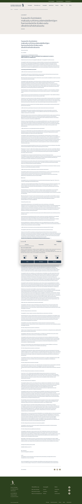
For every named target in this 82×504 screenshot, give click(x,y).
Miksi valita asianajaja (35, 489)
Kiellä (27, 261)
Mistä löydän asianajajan (36, 491)
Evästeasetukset (69, 502)
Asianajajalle (30, 5)
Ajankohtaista (51, 5)
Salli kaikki (54, 261)
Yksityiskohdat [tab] (41, 244)
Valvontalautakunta (59, 1)
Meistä (62, 5)
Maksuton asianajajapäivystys (37, 493)
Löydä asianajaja (51, 1)
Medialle (56, 491)
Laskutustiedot (57, 493)
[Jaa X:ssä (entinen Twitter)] (57, 470)
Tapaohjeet (45, 491)
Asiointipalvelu (67, 1)
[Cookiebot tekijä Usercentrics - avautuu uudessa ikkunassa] (57, 241)
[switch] (35, 258)
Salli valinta (41, 261)
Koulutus (56, 5)
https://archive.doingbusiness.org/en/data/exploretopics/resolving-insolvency (35, 238)
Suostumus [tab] (27, 244)
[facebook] (69, 490)
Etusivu (12, 9)
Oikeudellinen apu (37, 5)
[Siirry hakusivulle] (66, 5)
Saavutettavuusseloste (54, 502)
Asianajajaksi (45, 5)
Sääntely (44, 493)
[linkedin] (69, 493)
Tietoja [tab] (55, 244)
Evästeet (60, 502)
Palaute (64, 502)
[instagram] (69, 487)
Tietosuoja (47, 502)
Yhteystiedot (57, 489)
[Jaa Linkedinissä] (60, 470)
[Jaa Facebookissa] (55, 470)
